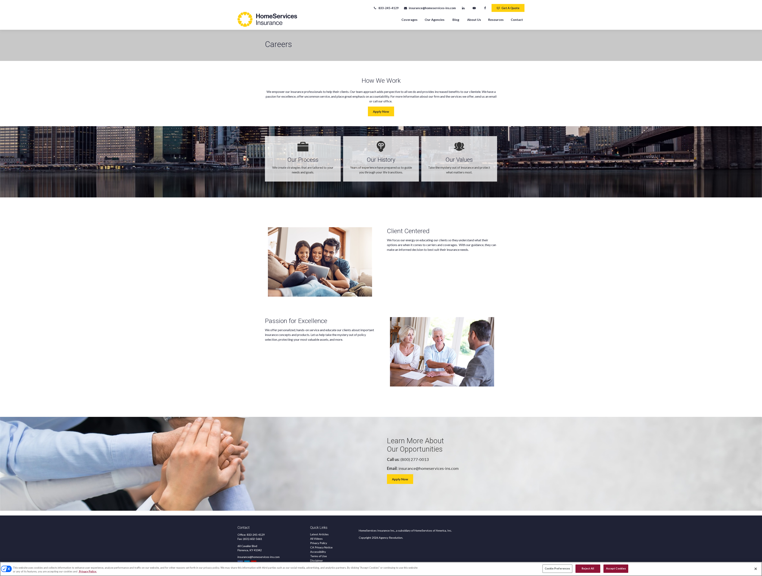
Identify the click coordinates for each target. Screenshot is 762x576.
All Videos (316, 538)
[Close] (755, 568)
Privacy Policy (318, 543)
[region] (381, 569)
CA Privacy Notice (321, 547)
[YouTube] (474, 8)
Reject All (588, 568)
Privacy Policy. (87, 571)
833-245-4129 (388, 8)
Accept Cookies (616, 568)
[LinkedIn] (463, 8)
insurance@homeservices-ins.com (432, 8)
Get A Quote (510, 8)
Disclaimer (316, 560)
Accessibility (318, 551)
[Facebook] (485, 8)
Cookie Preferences (557, 568)
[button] (409, 19)
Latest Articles (319, 534)
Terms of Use (318, 556)
